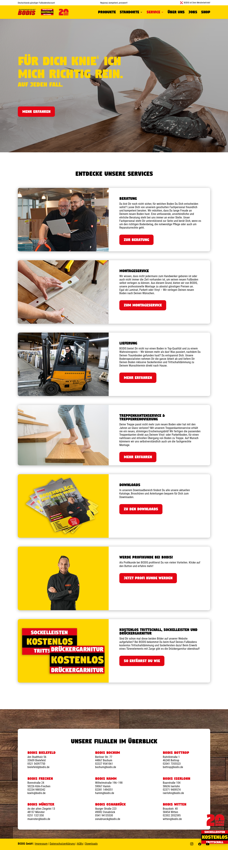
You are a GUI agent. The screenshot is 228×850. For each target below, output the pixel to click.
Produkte (107, 12)
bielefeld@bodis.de (38, 767)
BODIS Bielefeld (41, 752)
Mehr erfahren (36, 111)
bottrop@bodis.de (173, 767)
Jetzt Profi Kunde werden (148, 578)
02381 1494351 (104, 789)
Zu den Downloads (141, 509)
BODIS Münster (40, 804)
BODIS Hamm (105, 778)
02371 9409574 (172, 789)
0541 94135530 (104, 815)
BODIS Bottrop (176, 752)
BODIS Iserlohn (176, 778)
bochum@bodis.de (105, 767)
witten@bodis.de (172, 819)
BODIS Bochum (107, 752)
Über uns (176, 12)
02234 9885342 (36, 789)
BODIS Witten (174, 804)
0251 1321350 (35, 815)
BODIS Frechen (40, 778)
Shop (205, 12)
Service (153, 12)
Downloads (91, 843)
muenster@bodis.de (38, 819)
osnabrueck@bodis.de (107, 819)
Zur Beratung (136, 239)
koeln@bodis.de (36, 793)
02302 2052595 (172, 815)
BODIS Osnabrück (110, 804)
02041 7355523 (172, 763)
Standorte (129, 12)
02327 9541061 (104, 763)
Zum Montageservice (143, 305)
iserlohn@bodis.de (173, 793)
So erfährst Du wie (142, 661)
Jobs (192, 12)
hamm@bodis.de (104, 793)
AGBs (80, 843)
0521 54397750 (36, 763)
